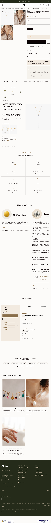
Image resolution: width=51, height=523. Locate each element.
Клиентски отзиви (42, 81)
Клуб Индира (20, 468)
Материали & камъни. (29, 81)
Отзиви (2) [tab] (29, 306)
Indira (6, 506)
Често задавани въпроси (23, 467)
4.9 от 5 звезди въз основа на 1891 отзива (12, 483)
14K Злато (7, 363)
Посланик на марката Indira (40, 472)
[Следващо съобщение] (48, 1)
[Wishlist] (40, 5)
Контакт (19, 479)
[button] (2, 5)
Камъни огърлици (21, 8)
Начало (2, 8)
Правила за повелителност (20, 509)
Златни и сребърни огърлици (11, 8)
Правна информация (18, 511)
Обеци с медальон (30, 366)
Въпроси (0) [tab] (43, 306)
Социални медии (38, 470)
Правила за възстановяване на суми (7, 509)
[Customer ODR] (43, 521)
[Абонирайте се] (48, 490)
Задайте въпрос (10, 318)
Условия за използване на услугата (32, 509)
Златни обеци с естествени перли (13, 136)
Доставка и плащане (22, 474)
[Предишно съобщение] (2, 1)
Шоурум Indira (37, 468)
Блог (19, 481)
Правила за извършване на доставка (7, 511)
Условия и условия (21, 482)
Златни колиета (31, 363)
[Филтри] (23, 310)
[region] (25, 249)
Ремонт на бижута (21, 477)
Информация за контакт (28, 511)
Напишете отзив (10, 315)
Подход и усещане (15, 81)
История (5, 81)
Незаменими (20, 366)
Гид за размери (47, 31)
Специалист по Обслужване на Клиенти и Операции (41, 475)
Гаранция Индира (21, 475)
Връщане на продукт (22, 472)
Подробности (46, 61)
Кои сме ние (37, 467)
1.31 (13, 164)
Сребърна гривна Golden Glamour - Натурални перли (5, 137)
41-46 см (30, 28)
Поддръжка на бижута (22, 470)
